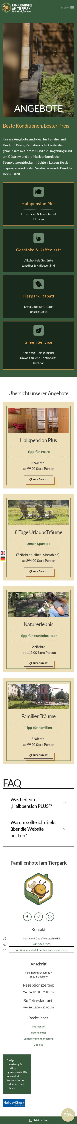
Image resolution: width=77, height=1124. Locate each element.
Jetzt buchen (41, 1120)
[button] (67, 7)
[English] (3, 552)
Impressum (38, 1026)
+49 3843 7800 (41, 944)
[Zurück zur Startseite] (17, 7)
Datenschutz (38, 1032)
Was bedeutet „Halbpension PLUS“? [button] (31, 803)
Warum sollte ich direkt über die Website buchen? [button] (33, 828)
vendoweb (16, 1072)
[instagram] (38, 916)
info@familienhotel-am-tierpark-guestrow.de (42, 949)
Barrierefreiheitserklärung (38, 1038)
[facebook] (27, 916)
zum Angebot (40, 479)
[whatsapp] (50, 916)
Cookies (38, 1044)
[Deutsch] (3, 558)
